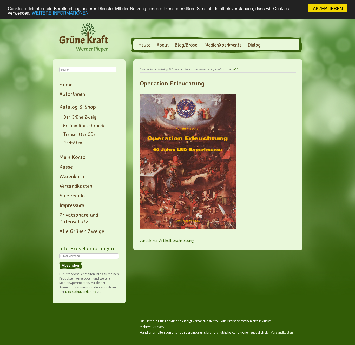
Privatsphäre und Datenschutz (78, 218)
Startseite (146, 69)
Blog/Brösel (187, 45)
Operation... (219, 69)
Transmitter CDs (79, 134)
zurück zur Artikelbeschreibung (167, 240)
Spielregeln (72, 195)
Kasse (66, 166)
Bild (235, 69)
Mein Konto (72, 157)
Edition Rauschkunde (84, 125)
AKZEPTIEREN (328, 8)
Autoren (72, 93)
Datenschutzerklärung (80, 292)
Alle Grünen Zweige (81, 231)
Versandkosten (75, 185)
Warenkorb (71, 176)
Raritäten (72, 142)
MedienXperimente (223, 45)
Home (66, 84)
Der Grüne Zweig (79, 117)
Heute (144, 45)
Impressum (71, 205)
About (162, 45)
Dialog (254, 45)
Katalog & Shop (77, 106)
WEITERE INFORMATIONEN (60, 13)
